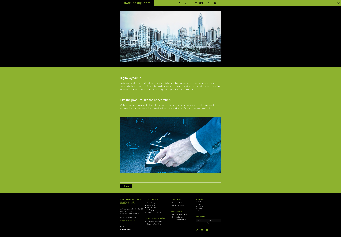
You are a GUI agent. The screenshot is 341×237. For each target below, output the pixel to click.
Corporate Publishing (154, 224)
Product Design (177, 217)
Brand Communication (154, 222)
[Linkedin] (202, 230)
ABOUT (213, 3)
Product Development (179, 215)
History (200, 211)
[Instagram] (197, 230)
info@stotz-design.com (128, 221)
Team (199, 204)
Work (198, 199)
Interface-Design (177, 203)
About (202, 199)
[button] (126, 186)
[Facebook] (207, 230)
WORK (199, 3)
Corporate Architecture (155, 212)
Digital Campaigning (179, 205)
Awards (200, 206)
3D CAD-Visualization (179, 219)
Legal (122, 226)
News (199, 202)
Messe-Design (151, 205)
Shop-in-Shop (151, 208)
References (201, 209)
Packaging (150, 210)
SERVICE (185, 3)
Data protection (126, 230)
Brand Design (151, 203)
